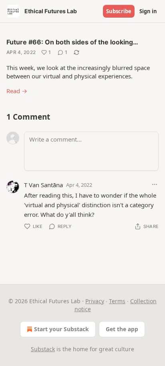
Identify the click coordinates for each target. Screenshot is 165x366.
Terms (117, 301)
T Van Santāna (43, 185)
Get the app (122, 329)
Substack (43, 349)
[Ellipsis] (154, 184)
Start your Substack (61, 329)
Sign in (148, 11)
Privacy (94, 301)
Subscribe (118, 11)
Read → (16, 91)
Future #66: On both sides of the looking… (72, 42)
